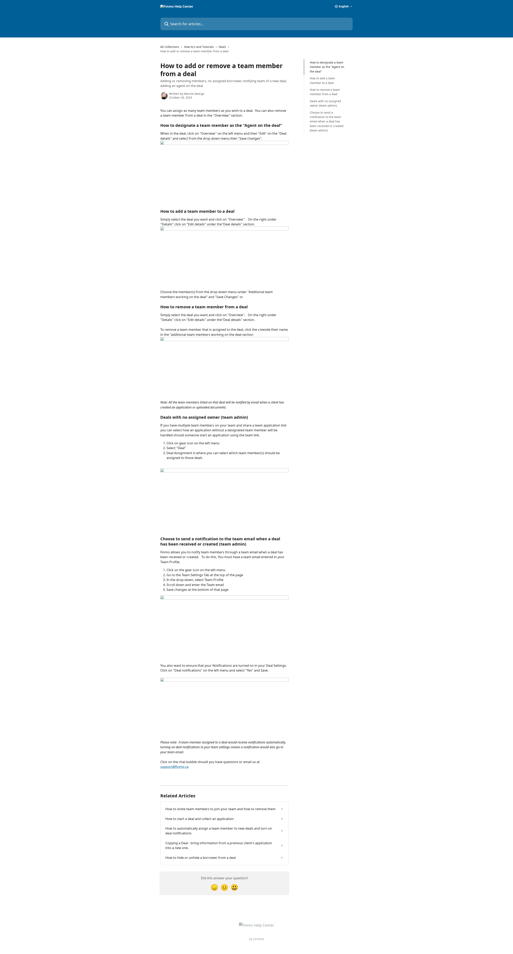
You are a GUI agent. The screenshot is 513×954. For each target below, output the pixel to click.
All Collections (169, 47)
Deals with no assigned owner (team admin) (325, 103)
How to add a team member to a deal (322, 80)
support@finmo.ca (174, 766)
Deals (222, 47)
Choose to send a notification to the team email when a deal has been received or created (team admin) (326, 121)
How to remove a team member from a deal (325, 92)
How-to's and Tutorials (199, 47)
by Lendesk (256, 939)
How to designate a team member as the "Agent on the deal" (327, 67)
